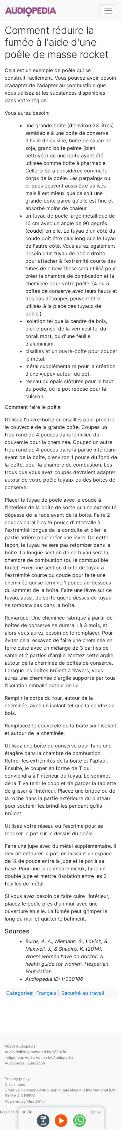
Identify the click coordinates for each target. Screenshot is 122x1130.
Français (46, 993)
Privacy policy (17, 1078)
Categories (19, 993)
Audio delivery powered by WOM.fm (36, 1051)
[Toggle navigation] (108, 10)
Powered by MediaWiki (25, 1101)
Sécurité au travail (82, 993)
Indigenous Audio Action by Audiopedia (39, 1057)
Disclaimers (15, 1084)
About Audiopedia (20, 1046)
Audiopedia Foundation (25, 1063)
